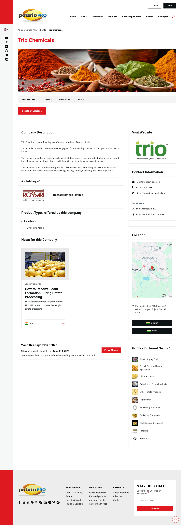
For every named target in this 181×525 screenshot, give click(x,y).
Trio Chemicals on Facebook (150, 214)
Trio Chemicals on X (146, 208)
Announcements (97, 500)
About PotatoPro (121, 492)
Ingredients (29, 221)
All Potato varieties (98, 503)
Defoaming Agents (35, 227)
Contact (117, 500)
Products (70, 496)
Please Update (111, 350)
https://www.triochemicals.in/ (151, 193)
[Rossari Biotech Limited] (71, 194)
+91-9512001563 (144, 187)
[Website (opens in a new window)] (152, 150)
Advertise (117, 496)
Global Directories (74, 492)
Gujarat (154, 322)
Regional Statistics (74, 503)
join (169, 5)
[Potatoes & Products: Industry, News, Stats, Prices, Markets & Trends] (32, 16)
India (154, 330)
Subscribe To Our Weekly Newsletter (149, 492)
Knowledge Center (98, 496)
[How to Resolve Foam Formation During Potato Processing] (45, 288)
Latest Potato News (98, 492)
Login (155, 5)
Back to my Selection (32, 110)
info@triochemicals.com (148, 182)
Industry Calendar (74, 500)
